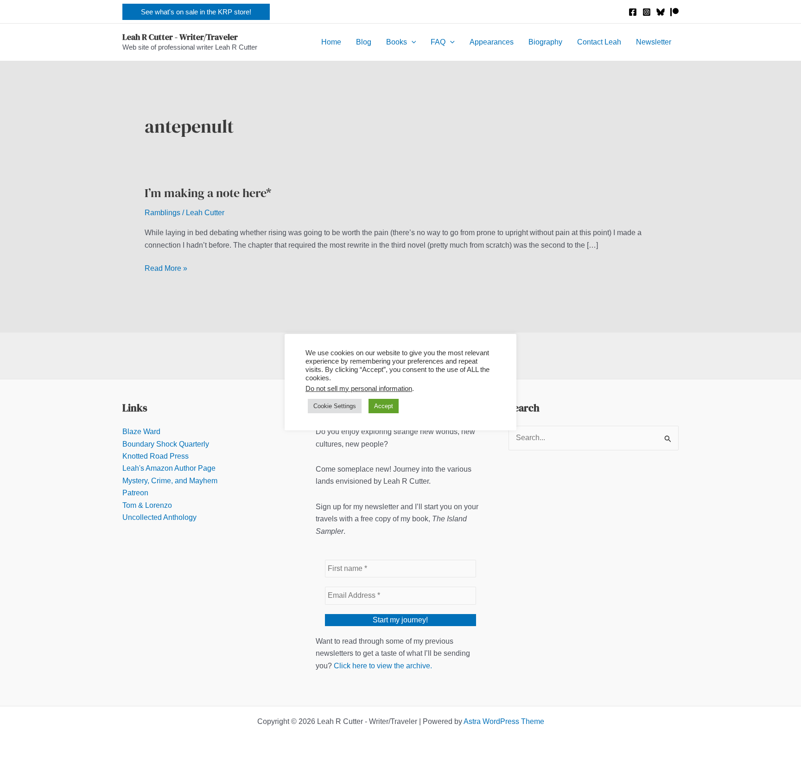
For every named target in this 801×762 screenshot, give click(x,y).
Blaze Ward (141, 431)
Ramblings (162, 213)
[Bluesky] (660, 12)
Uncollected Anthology (159, 517)
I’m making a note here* (208, 193)
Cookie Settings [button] (334, 406)
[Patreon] (674, 12)
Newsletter (653, 42)
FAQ (438, 42)
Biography (545, 42)
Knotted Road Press (155, 456)
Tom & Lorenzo (147, 505)
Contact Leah (599, 42)
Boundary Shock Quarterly (165, 444)
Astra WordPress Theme (504, 721)
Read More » (166, 269)
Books (396, 42)
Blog (363, 42)
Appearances (492, 42)
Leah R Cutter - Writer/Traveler (180, 37)
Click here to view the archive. (383, 666)
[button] (196, 12)
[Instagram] (646, 12)
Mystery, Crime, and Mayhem (169, 481)
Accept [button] (383, 406)
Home (331, 42)
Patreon (135, 493)
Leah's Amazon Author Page (169, 468)
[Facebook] (633, 12)
